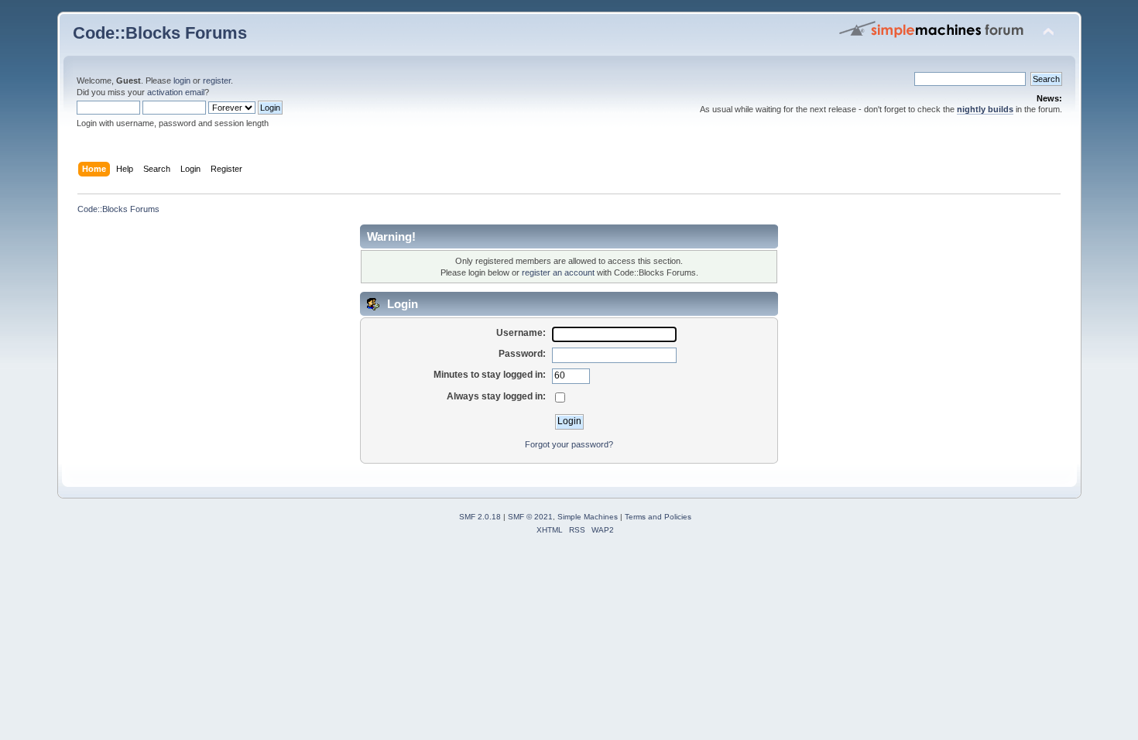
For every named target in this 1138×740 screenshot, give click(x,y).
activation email (175, 92)
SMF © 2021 (530, 516)
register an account (558, 272)
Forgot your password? (569, 444)
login (181, 80)
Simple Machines (587, 516)
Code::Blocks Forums (160, 33)
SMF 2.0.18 (480, 516)
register (217, 80)
